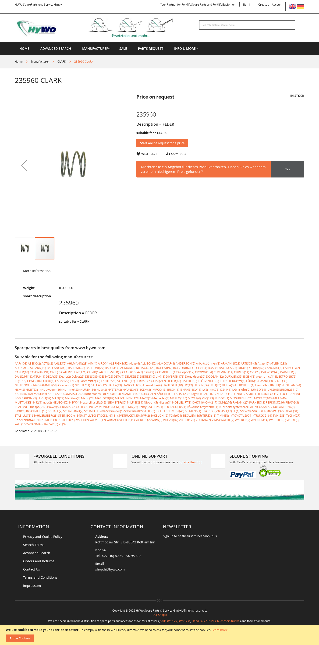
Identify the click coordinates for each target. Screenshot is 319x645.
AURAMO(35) (24, 368)
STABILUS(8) (23, 415)
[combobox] (247, 25)
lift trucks (184, 621)
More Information (37, 271)
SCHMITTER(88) (95, 411)
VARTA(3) (112, 420)
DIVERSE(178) (175, 376)
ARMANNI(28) (230, 363)
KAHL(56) (21, 394)
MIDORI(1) (222, 398)
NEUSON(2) (60, 402)
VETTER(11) (127, 420)
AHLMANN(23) (77, 363)
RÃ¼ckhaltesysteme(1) (202, 407)
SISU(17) (226, 411)
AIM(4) (92, 363)
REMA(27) (131, 407)
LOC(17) (273, 394)
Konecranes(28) (95, 394)
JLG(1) (236, 389)
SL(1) (236, 411)
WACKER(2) (242, 420)
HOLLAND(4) (292, 385)
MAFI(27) (58, 398)
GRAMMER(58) (47, 385)
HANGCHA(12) (132, 385)
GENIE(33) (280, 381)
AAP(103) (21, 363)
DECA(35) (52, 376)
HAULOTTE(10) (173, 385)
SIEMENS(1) (193, 411)
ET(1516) (20, 381)
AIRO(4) (103, 363)
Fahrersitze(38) (90, 381)
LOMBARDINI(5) (26, 398)
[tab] (37, 271)
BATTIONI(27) (95, 368)
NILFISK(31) (135, 402)
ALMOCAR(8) (166, 363)
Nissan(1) (165, 402)
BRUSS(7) (230, 368)
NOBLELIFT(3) (181, 402)
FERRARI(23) (144, 381)
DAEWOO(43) (270, 372)
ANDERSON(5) (185, 363)
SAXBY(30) (22, 411)
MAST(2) (146, 398)
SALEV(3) (254, 407)
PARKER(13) (257, 402)
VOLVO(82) (170, 420)
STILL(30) (89, 415)
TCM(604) (175, 415)
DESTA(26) (106, 376)
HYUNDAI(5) (131, 389)
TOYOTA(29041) (243, 415)
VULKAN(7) (203, 420)
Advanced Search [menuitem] (55, 48)
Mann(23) (87, 398)
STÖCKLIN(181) (107, 415)
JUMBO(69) (258, 389)
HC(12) (188, 385)
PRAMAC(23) (69, 407)
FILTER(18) (174, 381)
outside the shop (190, 462)
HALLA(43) (114, 385)
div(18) (160, 376)
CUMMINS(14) (223, 372)
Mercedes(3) (160, 398)
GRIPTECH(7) (83, 385)
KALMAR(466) (37, 394)
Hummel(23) (71, 389)
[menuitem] (95, 48)
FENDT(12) (128, 381)
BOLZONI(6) (181, 368)
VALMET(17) (97, 420)
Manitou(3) (72, 398)
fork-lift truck (168, 621)
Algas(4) (134, 363)
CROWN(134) (204, 372)
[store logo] (101, 27)
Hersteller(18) (264, 385)
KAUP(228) (55, 394)
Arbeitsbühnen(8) (208, 363)
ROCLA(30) (171, 407)
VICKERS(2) (143, 420)
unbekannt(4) (24, 420)
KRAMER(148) (130, 394)
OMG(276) (225, 402)
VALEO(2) (82, 420)
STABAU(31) (290, 411)
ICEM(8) (145, 389)
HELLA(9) (228, 385)
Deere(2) (65, 376)
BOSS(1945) (216, 368)
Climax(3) (150, 372)
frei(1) (241, 381)
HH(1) (278, 385)
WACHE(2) (227, 420)
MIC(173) (208, 398)
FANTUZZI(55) (110, 381)
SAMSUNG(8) (286, 407)
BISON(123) (147, 368)
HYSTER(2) (115, 389)
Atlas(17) (263, 363)
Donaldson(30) (195, 376)
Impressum (32, 585)
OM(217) (211, 402)
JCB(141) (225, 389)
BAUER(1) (111, 368)
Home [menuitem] (24, 48)
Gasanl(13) (265, 381)
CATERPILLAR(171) (73, 372)
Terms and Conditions (40, 577)
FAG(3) (74, 381)
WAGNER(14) (259, 420)
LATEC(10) (226, 394)
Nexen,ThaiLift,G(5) (93, 402)
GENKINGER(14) (26, 385)
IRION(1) (173, 389)
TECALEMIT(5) (192, 415)
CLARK (61, 61)
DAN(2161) (22, 376)
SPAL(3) (276, 411)
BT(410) (243, 368)
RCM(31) (118, 407)
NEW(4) (74, 402)
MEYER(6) (194, 398)
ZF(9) (62, 424)
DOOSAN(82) (215, 376)
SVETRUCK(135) (129, 415)
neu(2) (47, 402)
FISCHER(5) (189, 381)
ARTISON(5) (249, 363)
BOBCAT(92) (164, 368)
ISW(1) (196, 389)
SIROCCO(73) (211, 411)
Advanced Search (36, 553)
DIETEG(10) (147, 376)
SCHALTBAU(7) (73, 411)
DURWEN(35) (233, 376)
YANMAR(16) (39, 424)
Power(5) (53, 407)
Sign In (247, 4)
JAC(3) (215, 389)
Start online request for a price (162, 143)
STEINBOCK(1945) (70, 415)
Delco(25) (77, 376)
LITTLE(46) (260, 394)
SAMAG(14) (269, 407)
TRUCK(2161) (263, 415)
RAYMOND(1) (102, 407)
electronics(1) (265, 376)
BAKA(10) (39, 368)
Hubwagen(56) (51, 389)
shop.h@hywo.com (110, 569)
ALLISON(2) (148, 363)
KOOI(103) (113, 394)
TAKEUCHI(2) (159, 415)
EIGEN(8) (249, 376)
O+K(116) (198, 402)
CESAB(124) (95, 372)
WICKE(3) (293, 420)
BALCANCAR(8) (57, 368)
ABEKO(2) (34, 363)
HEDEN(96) (201, 385)
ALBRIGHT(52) (118, 363)
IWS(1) (206, 389)
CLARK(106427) (132, 372)
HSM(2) (20, 389)
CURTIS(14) (241, 372)
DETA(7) (119, 376)
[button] (24, 165)
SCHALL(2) (55, 411)
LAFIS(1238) (182, 394)
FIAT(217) (159, 381)
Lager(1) (196, 394)
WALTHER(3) (277, 420)
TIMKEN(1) (224, 415)
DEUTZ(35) (132, 376)
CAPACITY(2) (291, 368)
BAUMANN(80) (128, 368)
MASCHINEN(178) (127, 398)
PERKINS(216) (275, 402)
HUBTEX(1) (33, 389)
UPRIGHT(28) (66, 420)
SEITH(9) (149, 411)
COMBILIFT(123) (168, 372)
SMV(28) (246, 411)
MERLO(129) (178, 398)
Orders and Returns (38, 561)
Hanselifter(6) (152, 385)
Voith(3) (156, 420)
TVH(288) (279, 415)
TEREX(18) (209, 415)
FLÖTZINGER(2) (208, 381)
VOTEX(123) (187, 420)
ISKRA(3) (185, 389)
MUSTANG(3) (23, 402)
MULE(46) (280, 398)
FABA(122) (62, 381)
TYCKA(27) (293, 415)
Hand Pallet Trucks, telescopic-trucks (215, 621)
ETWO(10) (34, 381)
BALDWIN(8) (76, 368)
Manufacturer (40, 61)
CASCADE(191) (39, 372)
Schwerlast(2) (133, 411)
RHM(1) (157, 407)
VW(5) (216, 420)
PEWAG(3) (292, 402)
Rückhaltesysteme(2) (233, 407)
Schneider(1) (115, 411)
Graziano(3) (66, 385)
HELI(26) (215, 385)
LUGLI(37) (44, 398)
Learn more (220, 630)
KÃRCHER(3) (164, 394)
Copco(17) (187, 372)
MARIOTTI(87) (104, 398)
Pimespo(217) (37, 407)
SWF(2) (145, 415)
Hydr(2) (101, 389)
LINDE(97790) (243, 394)
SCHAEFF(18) (38, 411)
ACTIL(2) (47, 363)
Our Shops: (159, 615)
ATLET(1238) (278, 363)
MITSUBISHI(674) (241, 398)
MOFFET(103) (263, 398)
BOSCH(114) (198, 368)
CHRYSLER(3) (112, 372)
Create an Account (270, 4)
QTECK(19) (85, 407)
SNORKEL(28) (261, 411)
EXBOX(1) (47, 381)
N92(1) (37, 402)
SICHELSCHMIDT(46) (170, 411)
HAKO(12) (100, 385)
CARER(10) (22, 372)
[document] (160, 635)
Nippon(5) (151, 402)
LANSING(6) (211, 394)
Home (19, 61)
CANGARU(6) (273, 368)
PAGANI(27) (240, 402)
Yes (287, 169)
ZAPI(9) (53, 424)
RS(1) (182, 407)
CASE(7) (55, 372)
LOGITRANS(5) (290, 394)
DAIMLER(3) (288, 372)
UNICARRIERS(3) (45, 420)
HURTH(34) (88, 389)
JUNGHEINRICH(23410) (282, 389)
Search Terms (33, 544)
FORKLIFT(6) (228, 381)
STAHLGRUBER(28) (44, 415)
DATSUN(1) (37, 376)
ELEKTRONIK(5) (285, 376)
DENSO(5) (92, 376)
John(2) (245, 389)
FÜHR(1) (252, 381)
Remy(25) (145, 407)
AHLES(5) (60, 363)
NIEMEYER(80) (116, 402)
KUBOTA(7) (148, 394)
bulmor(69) (256, 368)
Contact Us (31, 569)
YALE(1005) (22, 424)
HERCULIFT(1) (244, 385)
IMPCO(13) (159, 389)
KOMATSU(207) (73, 394)
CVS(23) (255, 372)
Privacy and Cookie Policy (42, 536)
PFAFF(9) (21, 407)
